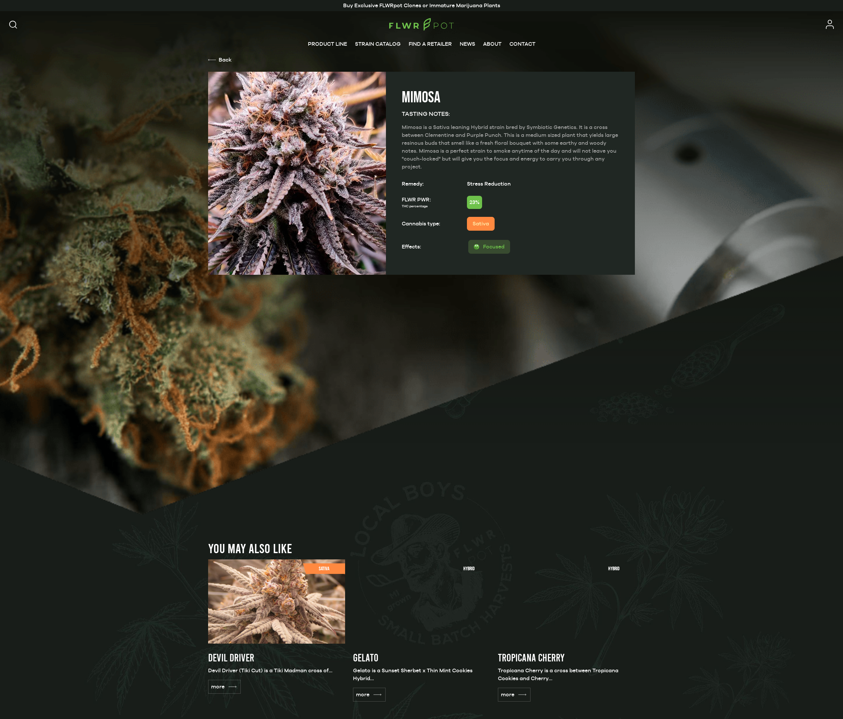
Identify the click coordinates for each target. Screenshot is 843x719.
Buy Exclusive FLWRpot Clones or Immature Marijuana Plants (421, 5)
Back (225, 60)
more (218, 686)
